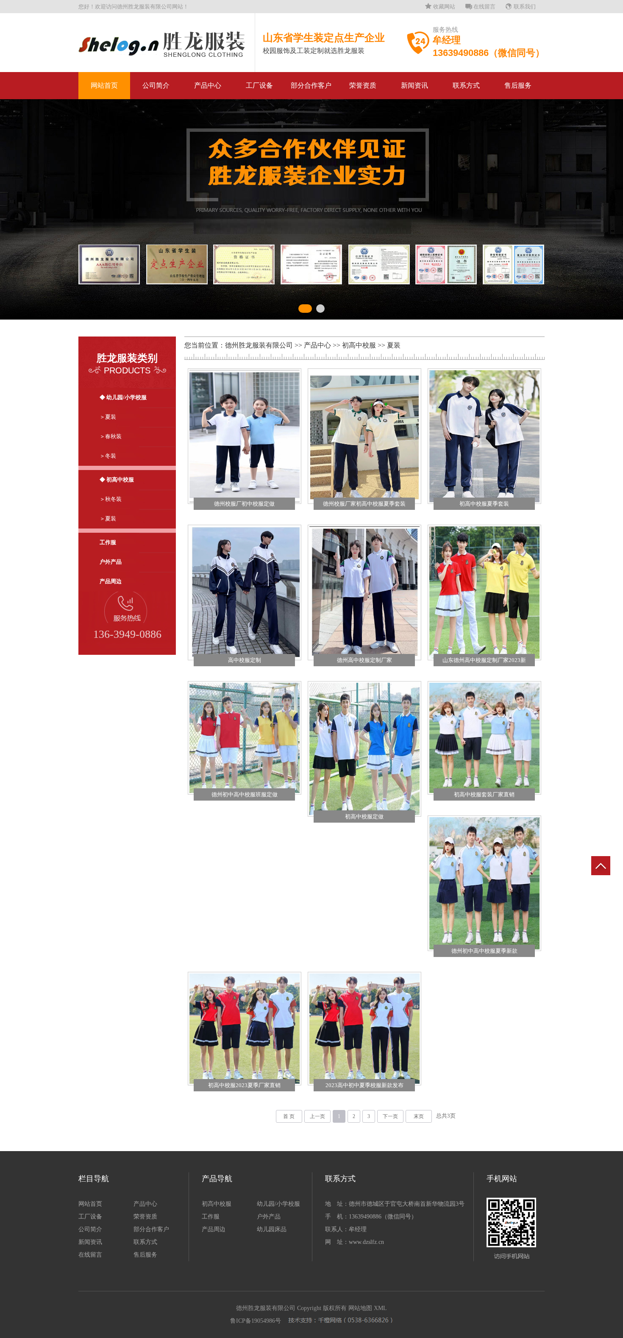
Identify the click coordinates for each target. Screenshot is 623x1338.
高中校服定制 (244, 660)
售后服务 (517, 85)
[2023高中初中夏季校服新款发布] (364, 1029)
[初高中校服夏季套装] (484, 436)
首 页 (289, 1116)
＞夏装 (108, 417)
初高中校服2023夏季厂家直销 (244, 1085)
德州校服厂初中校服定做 (244, 504)
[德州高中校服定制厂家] (364, 592)
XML (380, 1308)
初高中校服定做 (364, 816)
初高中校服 (359, 345)
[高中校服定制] (244, 592)
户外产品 (111, 562)
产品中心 (207, 85)
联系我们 (525, 6)
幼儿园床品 (271, 1229)
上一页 (317, 1116)
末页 (419, 1116)
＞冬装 (108, 456)
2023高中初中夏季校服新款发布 (364, 1085)
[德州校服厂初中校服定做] (244, 436)
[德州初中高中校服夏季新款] (484, 883)
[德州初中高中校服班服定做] (244, 738)
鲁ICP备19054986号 (255, 1321)
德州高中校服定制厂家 (364, 660)
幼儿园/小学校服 (278, 1204)
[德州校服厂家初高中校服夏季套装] (364, 436)
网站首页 (104, 85)
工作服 (108, 542)
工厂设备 (259, 85)
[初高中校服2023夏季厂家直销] (244, 1029)
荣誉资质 (362, 85)
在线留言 (484, 6)
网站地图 (360, 1308)
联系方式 (466, 85)
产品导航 (217, 1178)
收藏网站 (444, 6)
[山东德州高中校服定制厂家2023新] (484, 592)
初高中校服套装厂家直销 (484, 794)
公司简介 (156, 85)
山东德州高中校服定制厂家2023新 (484, 660)
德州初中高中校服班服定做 (244, 794)
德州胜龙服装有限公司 (259, 345)
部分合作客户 (311, 85)
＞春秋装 (111, 436)
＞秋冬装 (111, 499)
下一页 (390, 1116)
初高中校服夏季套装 (484, 504)
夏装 (393, 345)
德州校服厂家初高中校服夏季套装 (364, 504)
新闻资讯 (414, 85)
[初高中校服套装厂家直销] (484, 738)
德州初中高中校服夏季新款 (484, 951)
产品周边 (111, 581)
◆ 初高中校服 (117, 479)
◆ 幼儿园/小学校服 (123, 397)
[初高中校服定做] (364, 749)
